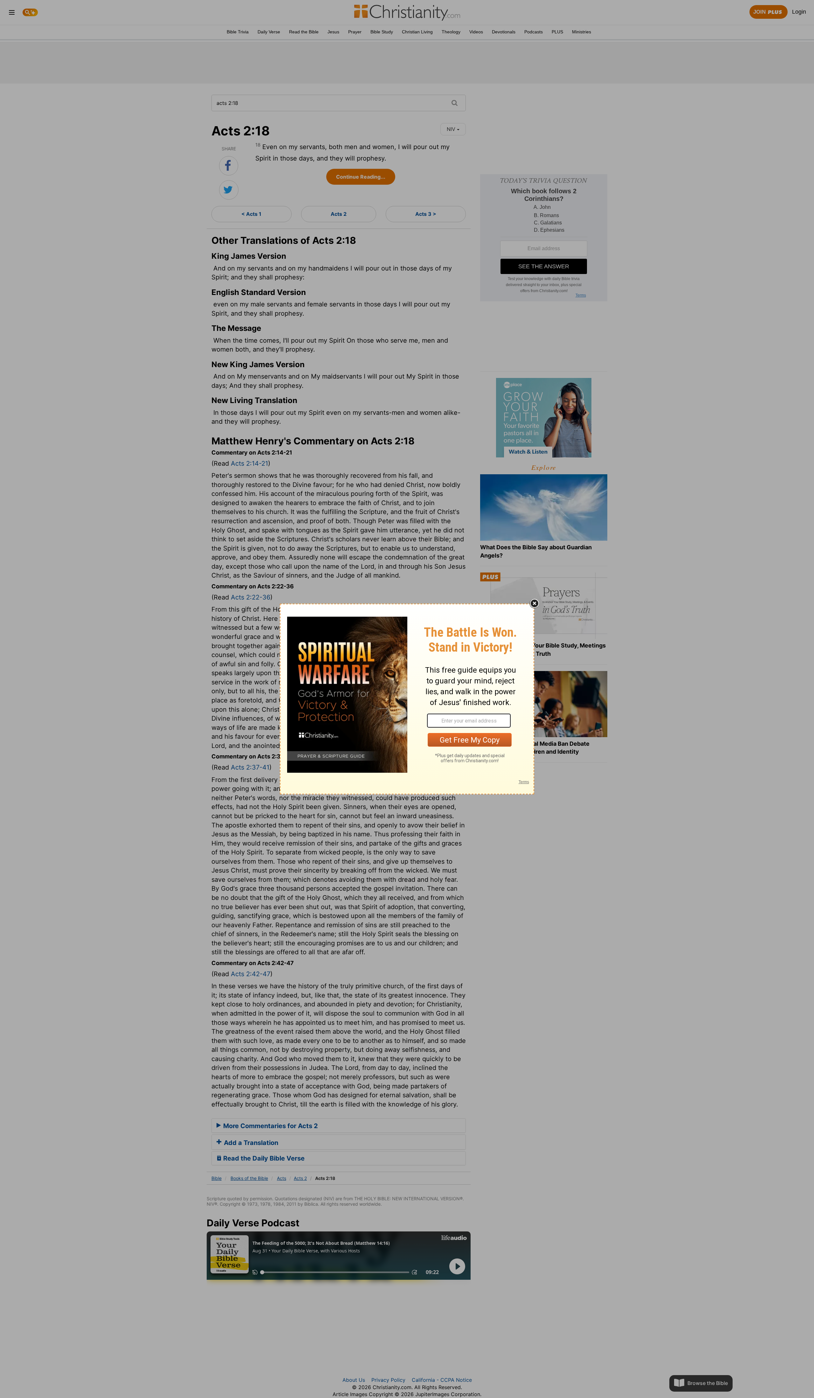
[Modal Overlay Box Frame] (407, 699)
